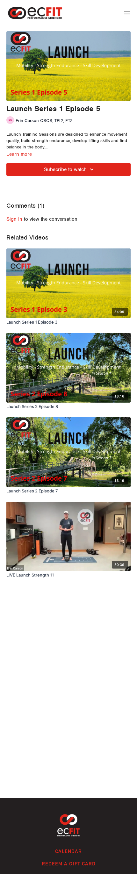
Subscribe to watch (65, 169)
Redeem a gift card (69, 863)
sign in (14, 219)
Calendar (68, 851)
